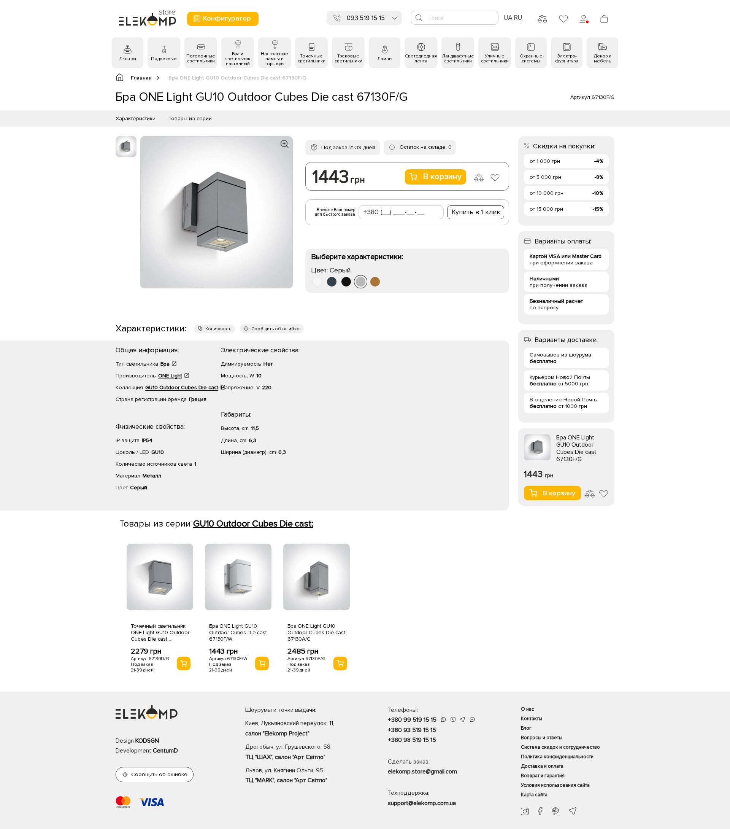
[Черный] (346, 281)
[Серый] (360, 281)
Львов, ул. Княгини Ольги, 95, (286, 775)
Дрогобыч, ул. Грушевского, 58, (288, 752)
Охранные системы (531, 58)
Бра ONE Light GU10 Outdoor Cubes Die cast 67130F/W (238, 632)
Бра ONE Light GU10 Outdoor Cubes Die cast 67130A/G (316, 632)
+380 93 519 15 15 (412, 730)
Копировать (218, 329)
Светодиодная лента (421, 58)
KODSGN (147, 741)
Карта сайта (534, 795)
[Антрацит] (331, 281)
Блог (526, 728)
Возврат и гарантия (543, 776)
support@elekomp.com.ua (422, 803)
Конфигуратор (227, 18)
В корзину (442, 177)
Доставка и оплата (542, 766)
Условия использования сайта (555, 785)
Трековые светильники (348, 58)
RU (518, 17)
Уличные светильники (495, 58)
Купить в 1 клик (476, 212)
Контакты (531, 719)
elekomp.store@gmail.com (422, 771)
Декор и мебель (602, 58)
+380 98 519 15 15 (412, 740)
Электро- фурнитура (566, 58)
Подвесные (164, 59)
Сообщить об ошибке (275, 329)
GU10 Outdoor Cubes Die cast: (253, 523)
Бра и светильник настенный (237, 59)
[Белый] (317, 281)
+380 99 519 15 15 (412, 720)
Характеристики (136, 118)
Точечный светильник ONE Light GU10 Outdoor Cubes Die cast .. (160, 632)
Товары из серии (190, 118)
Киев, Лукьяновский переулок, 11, (289, 728)
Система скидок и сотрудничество (560, 747)
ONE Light (170, 375)
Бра (165, 364)
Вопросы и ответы (541, 738)
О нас (527, 709)
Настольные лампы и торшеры (274, 59)
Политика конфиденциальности (557, 757)
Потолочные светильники (200, 58)
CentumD (165, 750)
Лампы (384, 59)
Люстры (127, 59)
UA (508, 17)
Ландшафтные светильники (458, 58)
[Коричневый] (375, 281)
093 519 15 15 (366, 18)
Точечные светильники (311, 58)
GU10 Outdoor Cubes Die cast (181, 387)
